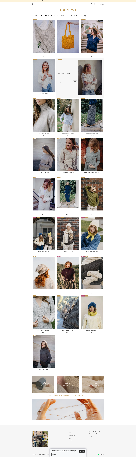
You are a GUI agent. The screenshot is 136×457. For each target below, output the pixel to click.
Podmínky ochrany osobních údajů (74, 437)
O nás (70, 432)
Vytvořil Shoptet (102, 454)
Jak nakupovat (71, 434)
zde (75, 451)
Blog (70, 438)
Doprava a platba (72, 431)
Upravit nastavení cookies (47, 454)
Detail (75, 81)
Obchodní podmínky (72, 435)
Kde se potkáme (71, 440)
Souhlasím (82, 451)
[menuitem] (35, 16)
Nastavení (54, 454)
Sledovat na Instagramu (40, 448)
